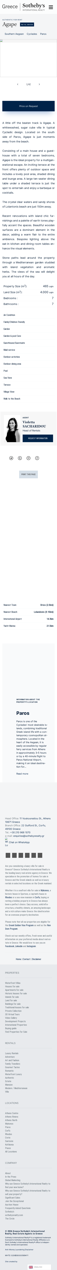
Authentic (9, 1077)
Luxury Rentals (11, 1053)
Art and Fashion (12, 1060)
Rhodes (8, 897)
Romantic (9, 1070)
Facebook (9, 946)
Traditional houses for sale (17, 1007)
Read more (22, 773)
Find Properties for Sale (16, 1031)
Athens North (11, 1120)
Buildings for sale (13, 1004)
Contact (26, 959)
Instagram (31, 946)
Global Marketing (12, 1180)
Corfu (37, 897)
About (8, 1173)
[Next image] (39, 84)
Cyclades (32, 33)
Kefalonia (9, 1144)
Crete (7, 1137)
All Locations (11, 1151)
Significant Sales (12, 1197)
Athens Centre (11, 1113)
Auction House (11, 1204)
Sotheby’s (9, 1211)
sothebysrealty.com (14, 1215)
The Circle (9, 1218)
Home (18, 959)
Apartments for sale (14, 990)
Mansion (9, 1084)
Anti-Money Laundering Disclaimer (19, 1249)
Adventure (9, 1056)
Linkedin (19, 946)
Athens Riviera (11, 1116)
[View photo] (28, 58)
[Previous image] (17, 84)
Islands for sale (12, 997)
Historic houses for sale (16, 993)
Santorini (9, 1141)
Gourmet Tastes (12, 1067)
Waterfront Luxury (13, 1074)
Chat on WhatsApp (19, 842)
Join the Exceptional (14, 1201)
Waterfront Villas (12, 983)
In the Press (10, 1176)
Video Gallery (11, 1018)
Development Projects (15, 1021)
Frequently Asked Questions (18, 1208)
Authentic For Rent (12, 20)
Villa (7, 1091)
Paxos (8, 1148)
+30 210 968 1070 (20, 832)
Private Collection (13, 1011)
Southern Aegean (14, 33)
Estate (8, 1081)
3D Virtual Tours (12, 1014)
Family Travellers (12, 1063)
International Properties (16, 1024)
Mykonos (45, 890)
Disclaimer (36, 959)
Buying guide (11, 1028)
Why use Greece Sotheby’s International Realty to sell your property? (27, 1192)
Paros (43, 33)
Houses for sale (12, 986)
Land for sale (11, 1000)
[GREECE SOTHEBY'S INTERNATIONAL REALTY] (23, 7)
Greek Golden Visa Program (21, 925)
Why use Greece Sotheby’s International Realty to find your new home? (27, 1185)
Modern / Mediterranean (16, 1088)
